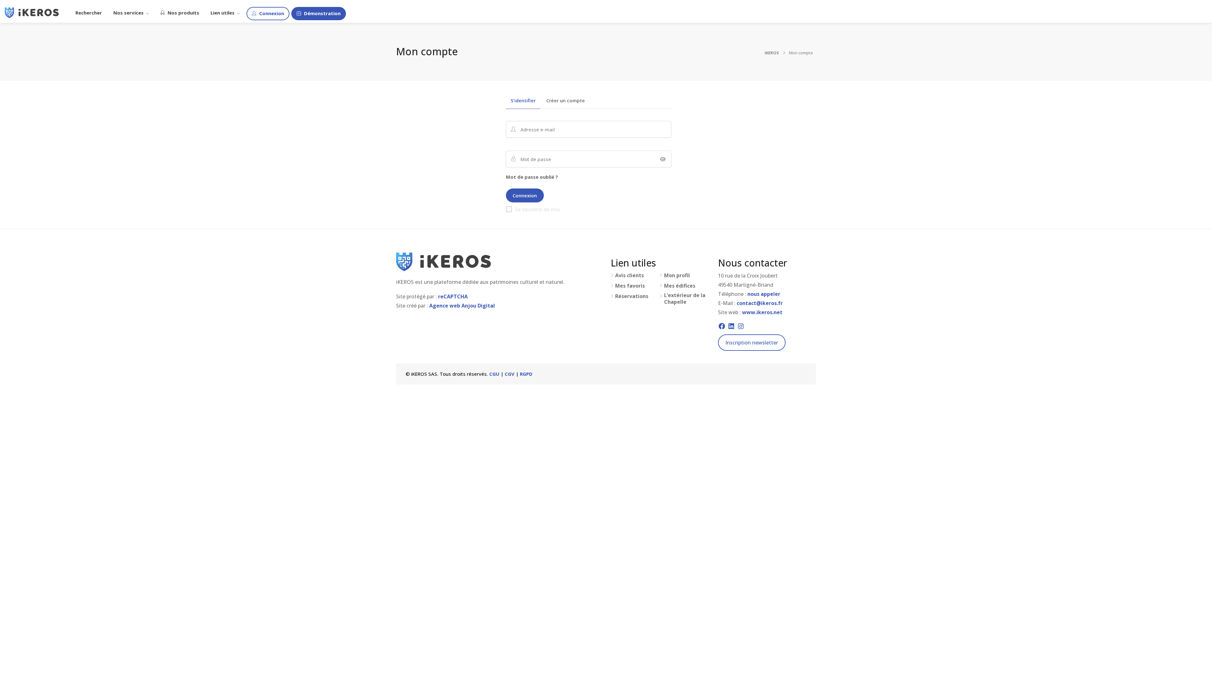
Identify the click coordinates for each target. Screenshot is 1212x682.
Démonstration (322, 13)
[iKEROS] (32, 12)
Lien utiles (223, 12)
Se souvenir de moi (537, 209)
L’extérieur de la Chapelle (684, 298)
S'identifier (523, 101)
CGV (509, 374)
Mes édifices (679, 286)
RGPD (526, 374)
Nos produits (182, 12)
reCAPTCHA (453, 296)
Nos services (128, 12)
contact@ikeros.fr (760, 303)
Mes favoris (630, 286)
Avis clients (629, 275)
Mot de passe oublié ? (532, 177)
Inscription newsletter (751, 342)
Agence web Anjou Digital (462, 305)
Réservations (631, 296)
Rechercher (88, 12)
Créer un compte (565, 101)
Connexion (271, 13)
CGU (494, 374)
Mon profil (677, 275)
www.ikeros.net (762, 312)
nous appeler (763, 293)
